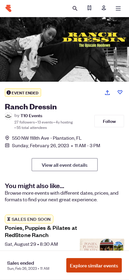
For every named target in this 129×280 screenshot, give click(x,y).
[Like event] (120, 92)
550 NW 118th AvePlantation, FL (47, 138)
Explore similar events (94, 265)
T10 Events (31, 115)
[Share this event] (107, 93)
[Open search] (75, 8)
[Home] (8, 8)
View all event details (65, 164)
